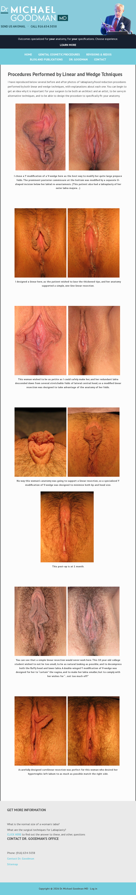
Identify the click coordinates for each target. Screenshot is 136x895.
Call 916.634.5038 (44, 26)
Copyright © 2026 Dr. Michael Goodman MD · (64, 888)
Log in (93, 888)
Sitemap (12, 864)
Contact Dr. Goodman (20, 858)
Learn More (68, 45)
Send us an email (13, 26)
